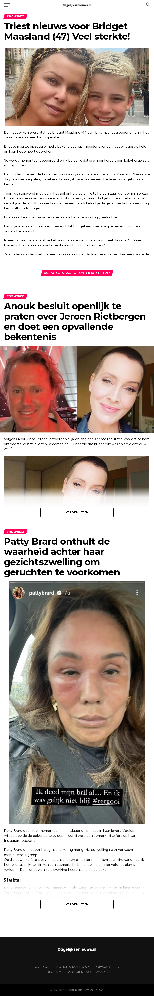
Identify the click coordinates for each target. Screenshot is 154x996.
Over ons (43, 967)
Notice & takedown (73, 967)
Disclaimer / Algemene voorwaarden (79, 972)
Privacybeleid (107, 967)
